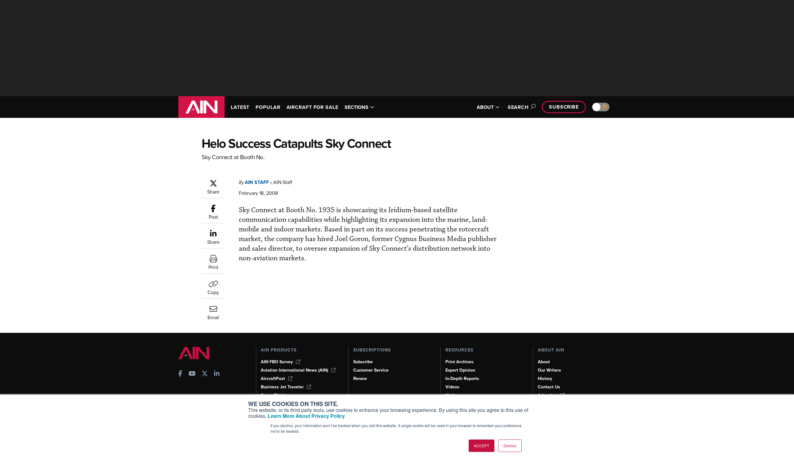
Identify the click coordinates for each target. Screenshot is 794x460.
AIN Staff (257, 182)
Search (518, 107)
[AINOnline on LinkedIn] (217, 374)
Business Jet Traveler (282, 387)
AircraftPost (273, 378)
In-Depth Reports (462, 378)
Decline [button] (509, 445)
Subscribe (564, 106)
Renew (360, 378)
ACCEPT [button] (481, 445)
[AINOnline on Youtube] (192, 374)
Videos (452, 387)
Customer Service (371, 370)
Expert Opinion (460, 370)
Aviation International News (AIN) (294, 370)
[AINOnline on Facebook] (180, 374)
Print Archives (459, 361)
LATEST (240, 107)
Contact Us (549, 387)
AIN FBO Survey (277, 361)
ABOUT (485, 107)
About (544, 361)
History (545, 378)
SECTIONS (356, 107)
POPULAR (268, 107)
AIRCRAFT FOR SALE (312, 107)
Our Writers (549, 370)
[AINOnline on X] (205, 374)
